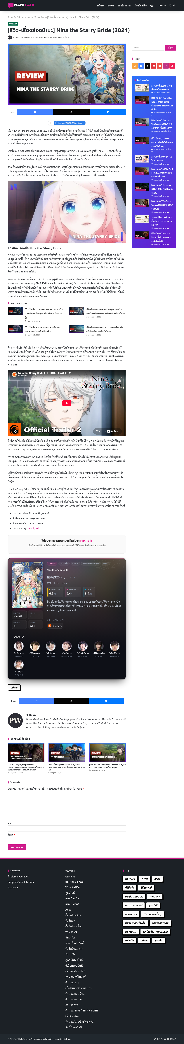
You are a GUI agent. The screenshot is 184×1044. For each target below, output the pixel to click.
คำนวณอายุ (72, 982)
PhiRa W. (16, 37)
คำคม (144, 878)
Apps (152, 5)
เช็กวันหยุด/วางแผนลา (78, 988)
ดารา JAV (155, 896)
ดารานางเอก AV (133, 905)
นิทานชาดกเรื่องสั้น (135, 922)
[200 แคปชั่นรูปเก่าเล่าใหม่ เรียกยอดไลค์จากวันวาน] (142, 88)
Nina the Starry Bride (57, 569)
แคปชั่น (158, 940)
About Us (13, 887)
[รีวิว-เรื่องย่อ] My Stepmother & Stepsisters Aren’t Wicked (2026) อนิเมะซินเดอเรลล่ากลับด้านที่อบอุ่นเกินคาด (26, 767)
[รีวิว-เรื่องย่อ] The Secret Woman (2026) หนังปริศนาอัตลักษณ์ (162, 205)
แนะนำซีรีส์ (72, 904)
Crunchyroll (33, 528)
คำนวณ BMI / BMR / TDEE (81, 1010)
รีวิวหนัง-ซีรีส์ (140, 5)
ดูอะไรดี (70, 892)
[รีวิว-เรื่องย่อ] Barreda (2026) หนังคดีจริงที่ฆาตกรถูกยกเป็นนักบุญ (162, 142)
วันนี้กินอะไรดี (73, 1027)
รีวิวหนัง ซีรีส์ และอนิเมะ (20, 17)
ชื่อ (10, 823)
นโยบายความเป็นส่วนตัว (42, 1039)
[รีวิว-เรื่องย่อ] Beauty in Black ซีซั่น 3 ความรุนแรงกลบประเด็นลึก (161, 237)
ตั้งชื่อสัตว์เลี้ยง (73, 926)
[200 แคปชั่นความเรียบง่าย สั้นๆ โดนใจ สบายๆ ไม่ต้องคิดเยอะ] (142, 219)
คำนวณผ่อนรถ (74, 999)
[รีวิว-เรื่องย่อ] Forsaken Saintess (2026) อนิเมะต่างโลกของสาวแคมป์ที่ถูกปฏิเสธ (107, 765)
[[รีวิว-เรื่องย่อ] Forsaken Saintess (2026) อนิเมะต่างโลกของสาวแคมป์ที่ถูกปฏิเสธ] (107, 752)
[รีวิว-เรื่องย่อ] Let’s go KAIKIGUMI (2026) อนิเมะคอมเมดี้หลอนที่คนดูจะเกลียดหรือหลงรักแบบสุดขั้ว (44, 313)
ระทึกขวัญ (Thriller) (155, 931)
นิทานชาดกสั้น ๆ (152, 914)
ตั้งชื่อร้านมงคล (74, 948)
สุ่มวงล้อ (70, 937)
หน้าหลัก (100, 5)
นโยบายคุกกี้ (27, 1039)
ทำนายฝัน (71, 931)
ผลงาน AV (130, 931)
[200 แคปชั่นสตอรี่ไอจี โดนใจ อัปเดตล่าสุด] (142, 159)
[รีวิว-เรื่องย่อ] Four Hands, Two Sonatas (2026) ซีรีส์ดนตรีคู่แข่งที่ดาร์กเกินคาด (162, 124)
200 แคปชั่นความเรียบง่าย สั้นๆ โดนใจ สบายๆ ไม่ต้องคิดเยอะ (161, 221)
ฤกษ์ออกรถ (71, 1004)
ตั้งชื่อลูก (70, 920)
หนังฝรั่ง (129, 940)
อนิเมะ (14, 687)
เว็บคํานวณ (72, 1016)
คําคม (157, 878)
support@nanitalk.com (21, 882)
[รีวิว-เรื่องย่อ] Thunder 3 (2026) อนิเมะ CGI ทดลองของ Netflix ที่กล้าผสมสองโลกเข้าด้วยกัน (66, 767)
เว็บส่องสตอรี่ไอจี (75, 971)
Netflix (130, 878)
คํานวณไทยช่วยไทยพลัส (79, 1021)
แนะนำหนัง (72, 898)
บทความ (111, 5)
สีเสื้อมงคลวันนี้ (74, 965)
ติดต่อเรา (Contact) (18, 876)
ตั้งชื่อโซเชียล (73, 915)
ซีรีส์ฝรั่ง (129, 887)
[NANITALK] (21, 6)
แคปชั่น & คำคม (124, 5)
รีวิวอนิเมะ (40, 17)
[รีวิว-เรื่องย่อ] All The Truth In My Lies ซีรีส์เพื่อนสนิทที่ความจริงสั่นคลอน (162, 173)
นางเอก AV (131, 914)
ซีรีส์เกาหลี (146, 887)
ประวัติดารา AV (160, 922)
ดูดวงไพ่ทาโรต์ (74, 960)
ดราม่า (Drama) (134, 896)
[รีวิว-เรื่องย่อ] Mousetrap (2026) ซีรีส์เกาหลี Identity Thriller (162, 189)
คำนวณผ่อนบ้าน (75, 993)
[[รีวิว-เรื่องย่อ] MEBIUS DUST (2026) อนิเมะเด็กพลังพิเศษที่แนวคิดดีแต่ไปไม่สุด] (76, 329)
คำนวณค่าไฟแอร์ (75, 976)
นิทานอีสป (71, 954)
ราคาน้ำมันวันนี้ (74, 943)
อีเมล (11, 834)
